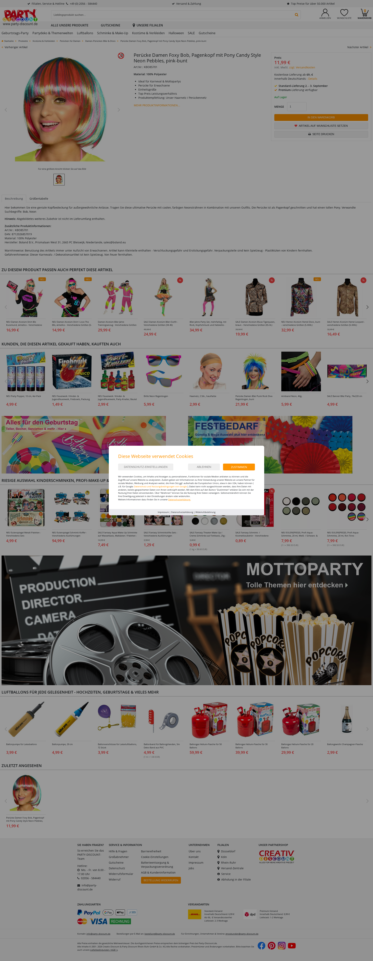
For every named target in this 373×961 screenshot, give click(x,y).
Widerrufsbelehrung (205, 512)
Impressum (163, 512)
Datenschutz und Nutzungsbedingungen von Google (160, 486)
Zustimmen (239, 467)
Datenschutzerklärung (182, 512)
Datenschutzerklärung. (179, 499)
